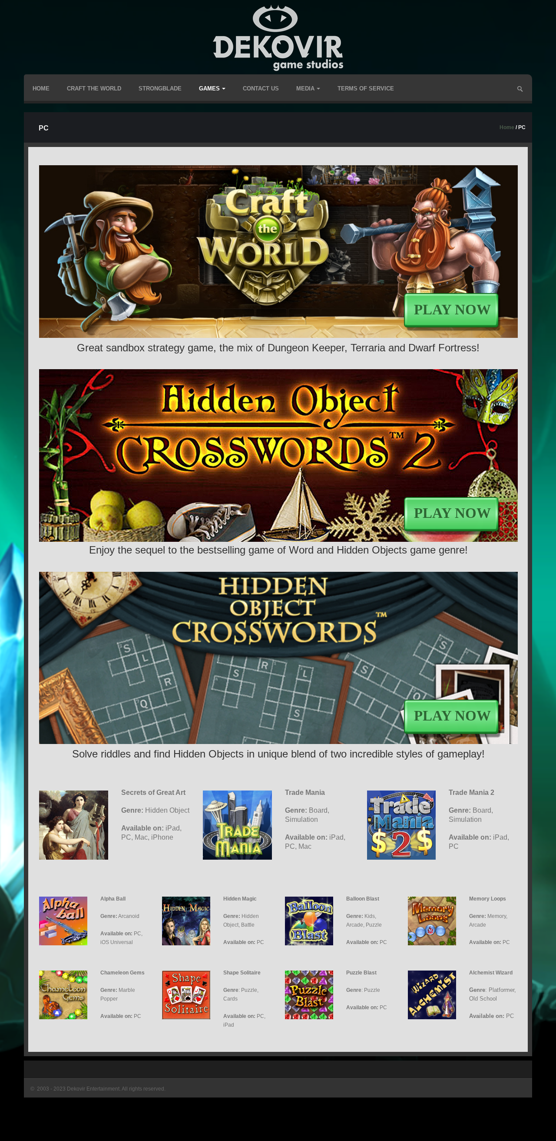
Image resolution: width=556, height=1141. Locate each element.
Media (305, 88)
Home (41, 88)
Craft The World (94, 88)
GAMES (209, 88)
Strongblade (160, 88)
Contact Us (261, 88)
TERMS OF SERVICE (366, 88)
